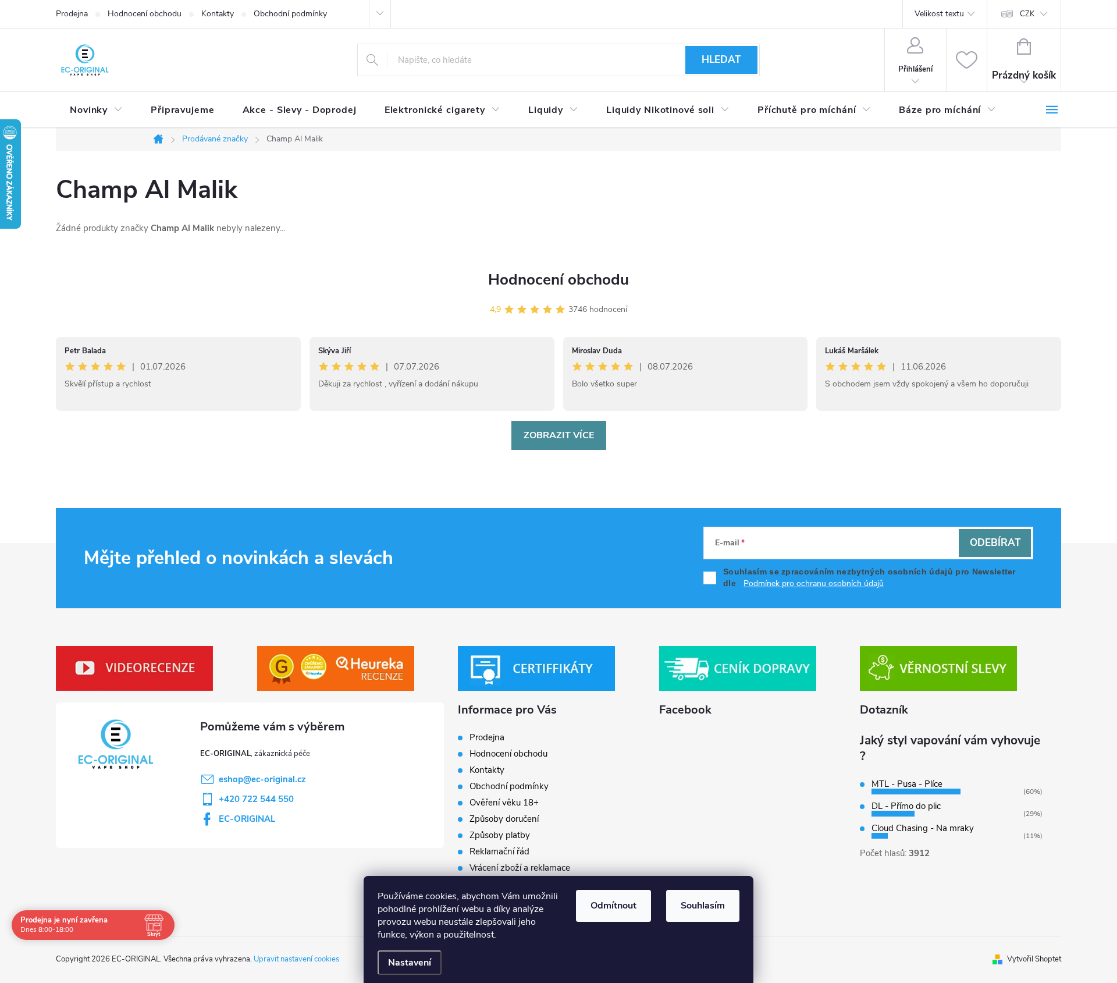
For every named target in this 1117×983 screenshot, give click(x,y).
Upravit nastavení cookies (296, 959)
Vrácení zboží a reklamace (519, 868)
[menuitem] (96, 110)
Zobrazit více (559, 435)
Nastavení (409, 962)
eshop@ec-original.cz (262, 779)
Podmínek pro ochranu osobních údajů (814, 583)
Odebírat (995, 542)
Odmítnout (613, 905)
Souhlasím (703, 905)
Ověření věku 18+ (504, 802)
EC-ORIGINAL (247, 819)
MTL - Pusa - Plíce (906, 784)
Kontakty (217, 13)
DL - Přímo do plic (906, 806)
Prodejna (72, 13)
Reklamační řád (499, 851)
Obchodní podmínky (290, 13)
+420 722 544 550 (256, 799)
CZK (1027, 14)
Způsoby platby (499, 835)
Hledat (721, 59)
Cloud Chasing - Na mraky (922, 828)
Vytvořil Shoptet (1034, 959)
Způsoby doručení (504, 819)
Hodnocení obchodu (145, 13)
